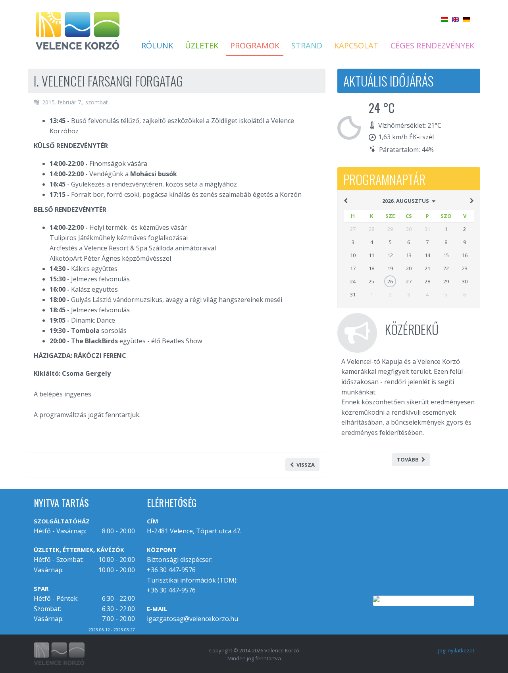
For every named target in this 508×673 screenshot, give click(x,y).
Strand (306, 45)
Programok (254, 45)
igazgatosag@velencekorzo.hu (192, 618)
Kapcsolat (356, 45)
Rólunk (157, 45)
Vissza (305, 464)
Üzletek (201, 45)
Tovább (408, 459)
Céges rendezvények (432, 45)
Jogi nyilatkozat (456, 650)
